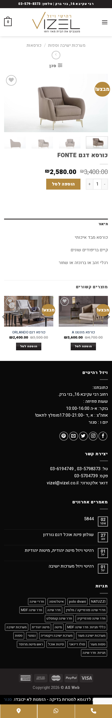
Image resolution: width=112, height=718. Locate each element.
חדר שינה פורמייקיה (91, 618)
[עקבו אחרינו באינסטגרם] (93, 436)
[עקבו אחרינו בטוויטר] (83, 436)
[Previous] (99, 103)
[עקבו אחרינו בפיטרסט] (63, 436)
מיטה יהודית (40, 627)
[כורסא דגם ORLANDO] (28, 311)
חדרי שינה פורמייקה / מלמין (85, 610)
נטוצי (32, 635)
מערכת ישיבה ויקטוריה (57, 635)
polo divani (77, 601)
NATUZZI (98, 601)
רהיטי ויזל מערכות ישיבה (71, 566)
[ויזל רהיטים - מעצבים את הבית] (56, 22)
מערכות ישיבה (17, 627)
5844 (89, 519)
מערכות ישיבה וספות (66, 45)
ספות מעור (97, 644)
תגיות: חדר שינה (94, 652)
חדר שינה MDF (31, 610)
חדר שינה (54, 610)
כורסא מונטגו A (83, 332)
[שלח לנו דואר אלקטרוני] (73, 436)
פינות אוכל (56, 644)
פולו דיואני (77, 644)
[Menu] (104, 22)
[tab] (56, 224)
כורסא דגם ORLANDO (28, 332)
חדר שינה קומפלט (59, 618)
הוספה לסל (63, 184)
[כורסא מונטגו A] (83, 311)
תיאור (103, 224)
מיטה (58, 627)
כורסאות (34, 45)
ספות (19, 635)
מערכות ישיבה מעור (91, 635)
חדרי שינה (37, 601)
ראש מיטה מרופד (30, 644)
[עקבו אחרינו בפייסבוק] (102, 436)
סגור (8, 699)
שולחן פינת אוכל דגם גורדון (68, 534)
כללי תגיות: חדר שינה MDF (86, 627)
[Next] (9, 103)
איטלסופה (56, 601)
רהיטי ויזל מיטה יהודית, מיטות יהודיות (59, 550)
